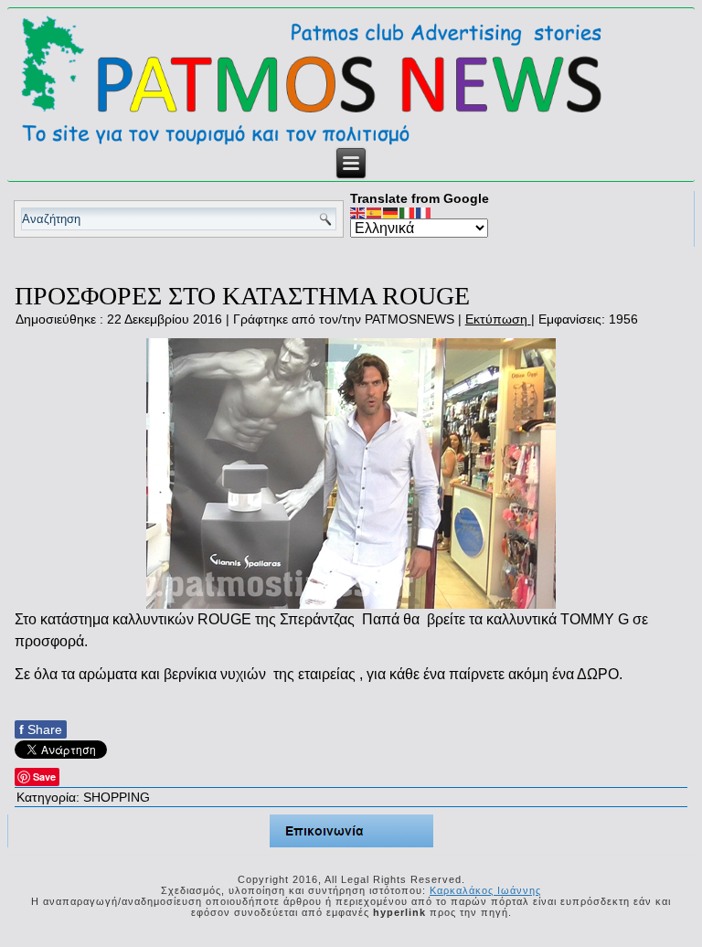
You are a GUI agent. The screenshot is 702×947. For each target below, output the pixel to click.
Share (40, 729)
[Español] (375, 212)
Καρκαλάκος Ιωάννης (485, 890)
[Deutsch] (391, 212)
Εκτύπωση (498, 319)
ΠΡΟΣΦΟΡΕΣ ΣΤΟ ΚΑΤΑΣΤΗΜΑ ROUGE (242, 296)
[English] (358, 212)
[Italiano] (407, 212)
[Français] (424, 212)
